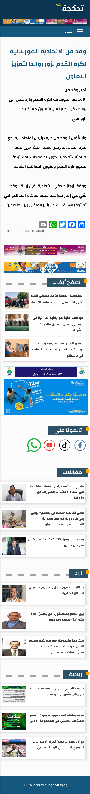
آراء (78, 573)
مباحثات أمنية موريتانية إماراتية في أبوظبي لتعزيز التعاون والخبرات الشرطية (57, 324)
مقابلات (72, 472)
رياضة (75, 674)
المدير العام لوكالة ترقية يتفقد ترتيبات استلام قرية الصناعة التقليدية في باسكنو (56, 349)
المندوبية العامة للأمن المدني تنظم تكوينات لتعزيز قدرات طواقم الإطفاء (56, 299)
